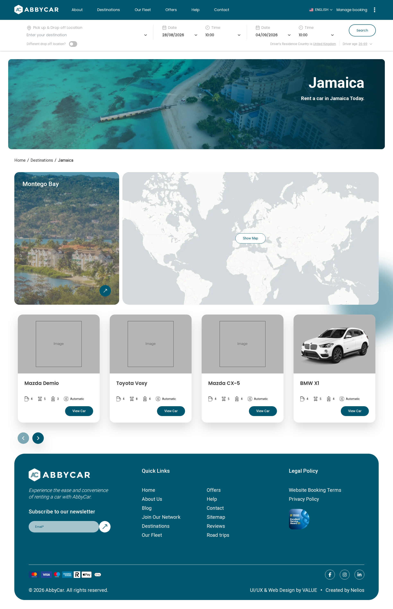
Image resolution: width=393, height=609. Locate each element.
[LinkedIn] (359, 575)
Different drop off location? (46, 44)
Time (215, 27)
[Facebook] (330, 575)
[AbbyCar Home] (70, 475)
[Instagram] (345, 575)
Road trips (218, 535)
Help (196, 9)
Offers (171, 9)
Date (172, 27)
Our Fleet (143, 9)
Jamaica (65, 160)
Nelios (357, 590)
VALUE (309, 590)
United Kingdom (324, 44)
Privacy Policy (304, 499)
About (77, 9)
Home (20, 160)
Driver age (350, 44)
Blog (147, 508)
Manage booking (352, 9)
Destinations (108, 9)
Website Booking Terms (315, 490)
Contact (221, 9)
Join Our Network (161, 517)
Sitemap (216, 517)
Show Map (250, 238)
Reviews (216, 526)
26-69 (363, 44)
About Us (152, 499)
